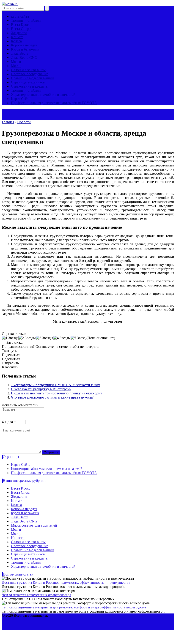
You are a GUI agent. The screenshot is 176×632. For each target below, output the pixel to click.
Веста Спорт (21, 29)
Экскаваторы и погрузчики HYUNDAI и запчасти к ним (55, 385)
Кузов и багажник (25, 49)
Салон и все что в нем (28, 70)
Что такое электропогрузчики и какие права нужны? (52, 397)
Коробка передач (24, 45)
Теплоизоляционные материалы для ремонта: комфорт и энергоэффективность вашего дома (74, 607)
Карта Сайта (20, 99)
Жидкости (19, 33)
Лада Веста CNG (24, 57)
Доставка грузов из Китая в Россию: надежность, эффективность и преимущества (66, 582)
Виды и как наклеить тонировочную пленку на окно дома (56, 393)
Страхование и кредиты (29, 86)
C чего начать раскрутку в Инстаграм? (41, 389)
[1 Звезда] (10, 338)
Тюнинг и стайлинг (26, 20)
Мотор (16, 66)
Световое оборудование (29, 74)
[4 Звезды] (62, 338)
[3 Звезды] (44, 338)
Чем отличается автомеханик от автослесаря (36, 595)
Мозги (16, 62)
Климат (17, 37)
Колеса (16, 41)
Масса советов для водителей (34, 525)
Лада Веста (19, 53)
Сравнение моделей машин (32, 78)
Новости (18, 538)
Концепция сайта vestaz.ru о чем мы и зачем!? (46, 469)
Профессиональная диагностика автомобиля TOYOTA (54, 103)
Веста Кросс (20, 25)
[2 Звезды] (27, 338)
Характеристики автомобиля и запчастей (43, 94)
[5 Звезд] (78, 338)
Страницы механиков (28, 82)
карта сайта (20, 16)
